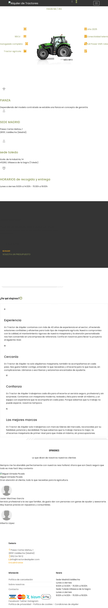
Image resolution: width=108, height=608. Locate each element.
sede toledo (9, 152)
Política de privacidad (20, 604)
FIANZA (5, 100)
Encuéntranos (16, 562)
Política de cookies (43, 604)
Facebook (14, 601)
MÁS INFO (68, 59)
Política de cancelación (21, 579)
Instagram (33, 601)
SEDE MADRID (10, 122)
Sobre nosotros (16, 584)
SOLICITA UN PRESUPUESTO (16, 254)
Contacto (14, 589)
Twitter (23, 601)
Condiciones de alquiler (67, 604)
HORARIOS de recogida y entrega (25, 179)
